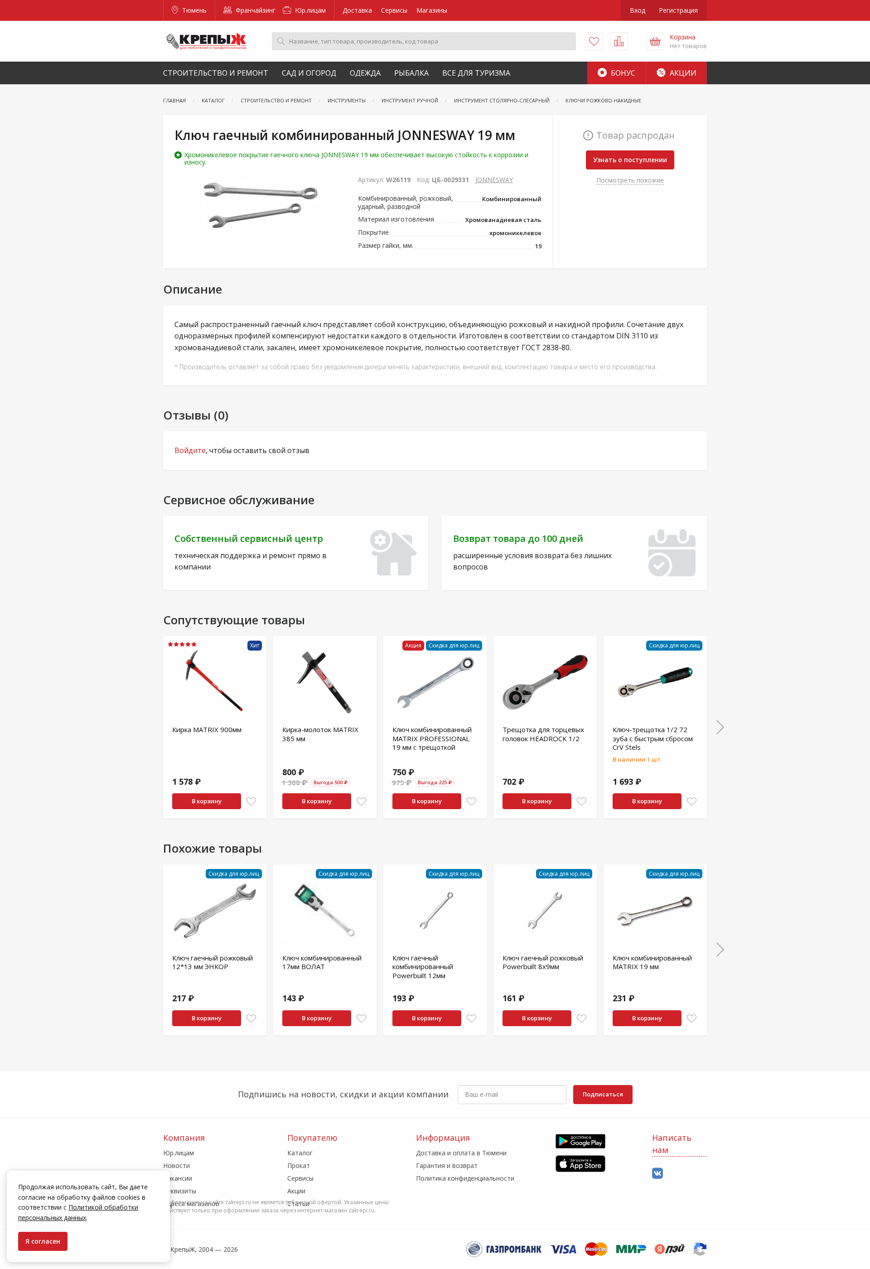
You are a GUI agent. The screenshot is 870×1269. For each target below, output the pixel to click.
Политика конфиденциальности (465, 1178)
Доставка (357, 10)
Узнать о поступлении (630, 159)
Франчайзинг (255, 10)
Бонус (622, 73)
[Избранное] (594, 41)
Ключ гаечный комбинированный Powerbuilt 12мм (422, 966)
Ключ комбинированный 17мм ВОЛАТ (322, 962)
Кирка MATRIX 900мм (207, 729)
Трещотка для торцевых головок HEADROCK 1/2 (543, 734)
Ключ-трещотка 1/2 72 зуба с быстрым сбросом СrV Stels (653, 738)
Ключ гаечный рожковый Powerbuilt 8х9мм (543, 962)
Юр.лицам (309, 10)
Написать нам (671, 1143)
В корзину (207, 801)
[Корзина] (655, 41)
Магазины (431, 10)
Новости (176, 1165)
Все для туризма (476, 73)
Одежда (365, 73)
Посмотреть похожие (630, 180)
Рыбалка (411, 73)
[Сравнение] (619, 41)
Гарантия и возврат (447, 1165)
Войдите (190, 450)
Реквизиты (179, 1191)
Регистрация (678, 10)
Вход (637, 10)
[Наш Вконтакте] (657, 1173)
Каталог (300, 1152)
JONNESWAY (494, 179)
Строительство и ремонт (215, 73)
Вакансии (177, 1178)
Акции (682, 73)
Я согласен (42, 1241)
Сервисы (394, 10)
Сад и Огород (309, 73)
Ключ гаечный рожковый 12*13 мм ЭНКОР (212, 962)
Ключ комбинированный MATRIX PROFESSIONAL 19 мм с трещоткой (432, 738)
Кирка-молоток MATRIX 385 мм (320, 734)
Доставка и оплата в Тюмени (461, 1152)
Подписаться (603, 1094)
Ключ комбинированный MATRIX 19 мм (652, 962)
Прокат (298, 1165)
